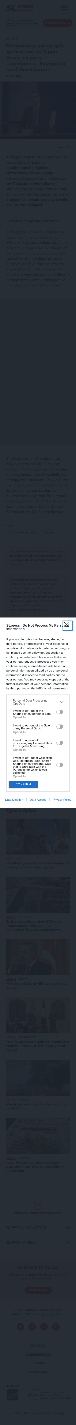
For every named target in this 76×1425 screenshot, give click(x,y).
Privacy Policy (62, 799)
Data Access (38, 799)
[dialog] (38, 712)
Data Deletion (14, 799)
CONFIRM (23, 784)
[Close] (68, 626)
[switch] (59, 712)
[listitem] (38, 702)
